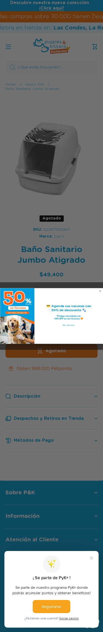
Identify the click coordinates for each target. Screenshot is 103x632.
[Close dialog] (100, 291)
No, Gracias (69, 325)
